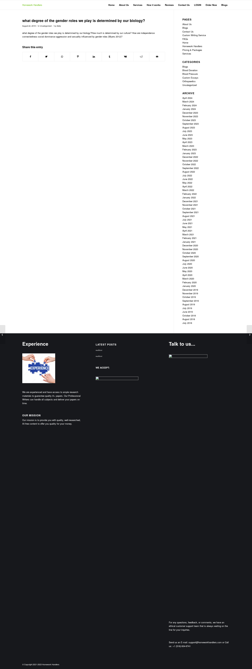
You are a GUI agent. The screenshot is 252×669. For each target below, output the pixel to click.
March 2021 (188, 234)
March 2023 (188, 145)
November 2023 (190, 116)
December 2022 (190, 156)
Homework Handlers (32, 5)
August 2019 (188, 304)
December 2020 (190, 245)
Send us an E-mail (178, 642)
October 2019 (189, 297)
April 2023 (187, 142)
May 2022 (187, 182)
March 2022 (188, 190)
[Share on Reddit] (141, 56)
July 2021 (187, 219)
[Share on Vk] (125, 56)
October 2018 (189, 315)
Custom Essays (190, 77)
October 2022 (189, 164)
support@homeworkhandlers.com (205, 642)
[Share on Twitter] (46, 56)
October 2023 (189, 120)
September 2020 (190, 256)
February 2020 (189, 282)
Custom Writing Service (194, 35)
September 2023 (190, 123)
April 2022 (187, 186)
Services (186, 53)
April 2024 (187, 98)
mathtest (99, 350)
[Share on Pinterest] (78, 56)
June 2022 (187, 179)
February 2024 (189, 105)
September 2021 (190, 212)
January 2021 (189, 241)
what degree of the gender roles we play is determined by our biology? (83, 20)
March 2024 (188, 101)
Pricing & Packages (192, 50)
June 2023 (187, 134)
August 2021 (188, 216)
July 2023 (187, 131)
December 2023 (190, 112)
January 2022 (189, 197)
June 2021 (187, 223)
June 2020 (187, 267)
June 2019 (187, 311)
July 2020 (187, 263)
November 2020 (190, 249)
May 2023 (187, 138)
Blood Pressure (190, 73)
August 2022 (188, 171)
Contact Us (188, 31)
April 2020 (187, 275)
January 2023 (189, 153)
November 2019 (190, 293)
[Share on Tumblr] (109, 56)
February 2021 (189, 238)
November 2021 (190, 204)
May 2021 (187, 227)
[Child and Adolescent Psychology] (2, 334)
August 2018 (188, 319)
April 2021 (187, 230)
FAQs (185, 39)
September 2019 (190, 300)
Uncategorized (46, 26)
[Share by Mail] (157, 56)
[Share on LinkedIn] (93, 56)
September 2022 (190, 168)
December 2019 (190, 289)
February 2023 (189, 149)
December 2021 (190, 201)
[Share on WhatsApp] (62, 56)
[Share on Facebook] (30, 56)
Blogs (185, 27)
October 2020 (189, 252)
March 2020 (188, 278)
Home (185, 42)
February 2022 (189, 193)
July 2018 (187, 323)
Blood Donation (189, 70)
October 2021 (189, 208)
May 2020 (187, 271)
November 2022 (190, 160)
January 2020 (189, 286)
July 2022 (187, 175)
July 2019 (187, 308)
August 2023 (188, 127)
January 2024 (189, 109)
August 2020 (188, 260)
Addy (59, 26)
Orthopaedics (189, 81)
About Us (187, 24)
